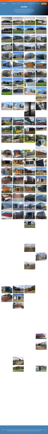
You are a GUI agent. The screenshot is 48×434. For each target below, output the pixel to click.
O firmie (18, 3)
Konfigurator (39, 3)
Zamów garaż (44, 3)
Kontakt (34, 3)
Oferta (21, 3)
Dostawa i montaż (29, 3)
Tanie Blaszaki (14, 3)
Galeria (25, 3)
